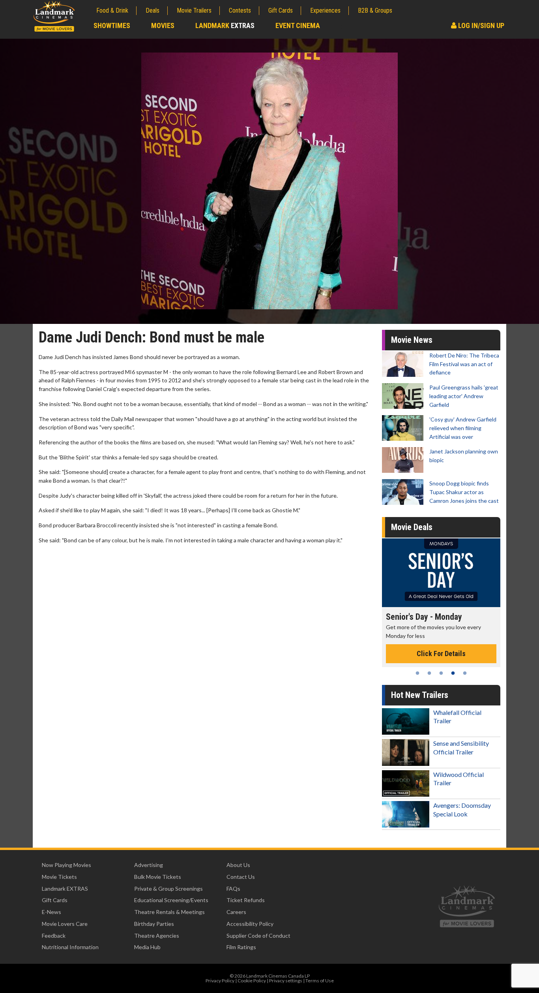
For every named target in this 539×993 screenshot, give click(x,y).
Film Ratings (241, 947)
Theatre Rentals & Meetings (169, 911)
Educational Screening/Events (171, 900)
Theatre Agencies (156, 935)
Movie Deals (411, 527)
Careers (236, 911)
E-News (51, 911)
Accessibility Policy (249, 923)
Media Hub (147, 947)
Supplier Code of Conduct (258, 935)
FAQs (233, 888)
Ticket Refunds (245, 900)
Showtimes (112, 25)
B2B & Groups (375, 10)
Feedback (54, 935)
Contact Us (240, 876)
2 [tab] (429, 673)
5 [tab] (465, 673)
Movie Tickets (59, 876)
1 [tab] (417, 673)
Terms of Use (319, 981)
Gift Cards (280, 10)
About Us (238, 864)
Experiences (325, 10)
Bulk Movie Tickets (157, 876)
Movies (162, 25)
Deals (152, 10)
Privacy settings (285, 981)
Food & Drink (112, 10)
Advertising (148, 864)
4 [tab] (453, 673)
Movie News (411, 340)
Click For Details (441, 653)
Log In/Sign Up (480, 25)
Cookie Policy (252, 981)
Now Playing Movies (66, 864)
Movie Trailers (194, 10)
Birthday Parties (154, 923)
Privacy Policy (220, 981)
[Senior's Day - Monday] (441, 572)
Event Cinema (297, 25)
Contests (240, 10)
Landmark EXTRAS (65, 888)
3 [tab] (441, 673)
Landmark (225, 25)
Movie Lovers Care (65, 923)
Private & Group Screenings (168, 888)
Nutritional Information (70, 947)
